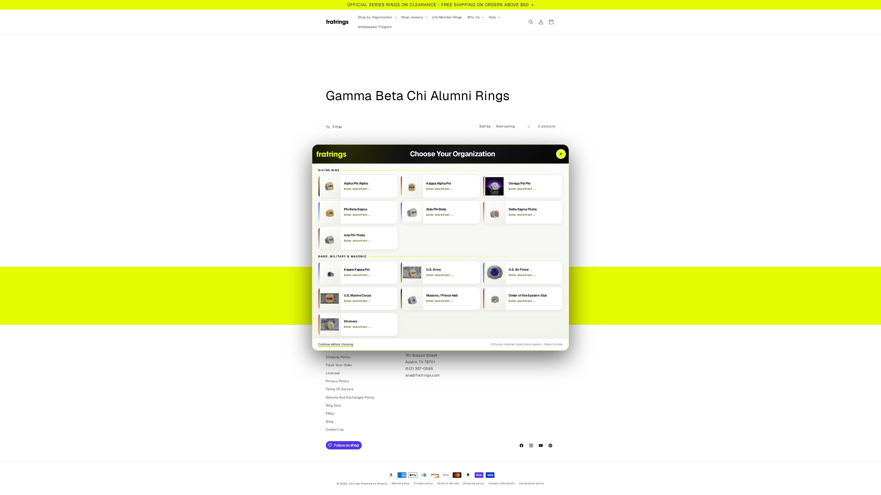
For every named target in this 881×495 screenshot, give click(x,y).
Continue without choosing (335, 344)
